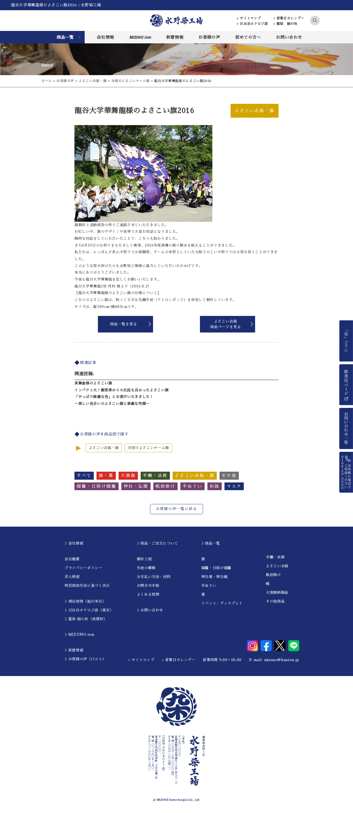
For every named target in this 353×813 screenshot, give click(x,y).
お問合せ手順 (148, 585)
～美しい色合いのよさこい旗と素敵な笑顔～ (112, 403)
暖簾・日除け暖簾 (216, 568)
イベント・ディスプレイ (222, 603)
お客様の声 (209, 37)
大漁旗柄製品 (277, 592)
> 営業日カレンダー (289, 18)
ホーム (46, 81)
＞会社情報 (74, 543)
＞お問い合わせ (150, 610)
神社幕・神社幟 (214, 577)
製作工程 (144, 559)
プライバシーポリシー (83, 568)
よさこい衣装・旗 (92, 81)
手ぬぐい (208, 585)
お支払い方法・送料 (154, 577)
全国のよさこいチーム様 (130, 81)
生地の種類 (146, 568)
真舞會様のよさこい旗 (93, 383)
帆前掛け (273, 575)
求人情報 (72, 577)
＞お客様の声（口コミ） (85, 659)
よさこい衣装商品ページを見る (225, 324)
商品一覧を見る (123, 324)
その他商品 (275, 601)
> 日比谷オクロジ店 (252, 23)
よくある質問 (148, 594)
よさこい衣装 (277, 566)
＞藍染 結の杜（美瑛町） (86, 619)
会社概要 (72, 559)
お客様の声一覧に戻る (176, 509)
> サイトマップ (249, 18)
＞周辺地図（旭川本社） (85, 601)
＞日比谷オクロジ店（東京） (89, 610)
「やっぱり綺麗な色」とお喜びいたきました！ (114, 396)
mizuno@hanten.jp (281, 660)
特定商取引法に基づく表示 (87, 585)
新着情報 (175, 37)
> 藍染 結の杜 (286, 23)
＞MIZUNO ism (79, 634)
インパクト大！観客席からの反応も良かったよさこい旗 (121, 390)
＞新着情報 (74, 650)
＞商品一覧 (210, 543)
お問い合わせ (289, 37)
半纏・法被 (275, 557)
